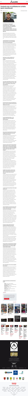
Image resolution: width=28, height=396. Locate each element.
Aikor (7, 387)
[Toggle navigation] (1, 1)
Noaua (18, 390)
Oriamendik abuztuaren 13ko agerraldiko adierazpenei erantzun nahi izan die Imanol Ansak (25, 332)
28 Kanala (23, 391)
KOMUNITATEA (14, 3)
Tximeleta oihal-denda (3, 314)
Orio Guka (5, 391)
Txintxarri (9, 391)
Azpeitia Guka (8, 388)
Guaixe (22, 389)
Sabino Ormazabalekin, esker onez (2, 329)
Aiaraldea (4, 387)
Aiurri (10, 387)
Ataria (4, 388)
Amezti (16, 387)
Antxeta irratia (23, 387)
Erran (24, 388)
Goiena (13, 389)
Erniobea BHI (17, 313)
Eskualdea (7, 334)
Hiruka (8, 390)
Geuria (10, 389)
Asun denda (9, 313)
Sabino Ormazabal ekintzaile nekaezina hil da (7, 329)
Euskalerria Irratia (5, 389)
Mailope (15, 390)
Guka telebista (4, 390)
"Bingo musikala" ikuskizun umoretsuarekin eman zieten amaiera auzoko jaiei (20, 331)
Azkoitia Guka (13, 388)
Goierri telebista (17, 389)
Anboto (19, 387)
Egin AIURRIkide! (7, 298)
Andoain (2, 334)
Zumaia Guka (18, 391)
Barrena (17, 388)
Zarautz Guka (14, 391)
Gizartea (4, 292)
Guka (25, 389)
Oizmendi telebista (23, 390)
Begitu (21, 388)
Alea (12, 387)
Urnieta (24, 338)
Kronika (12, 390)
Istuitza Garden (23, 313)
